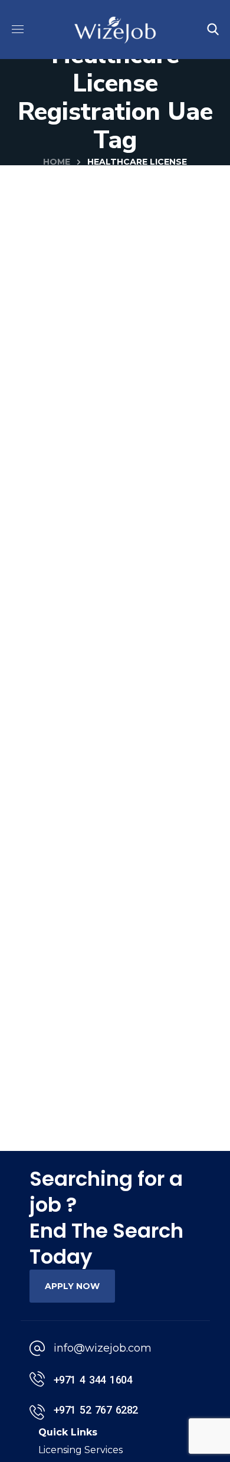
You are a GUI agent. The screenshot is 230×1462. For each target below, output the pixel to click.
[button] (213, 29)
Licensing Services (80, 1450)
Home (56, 161)
